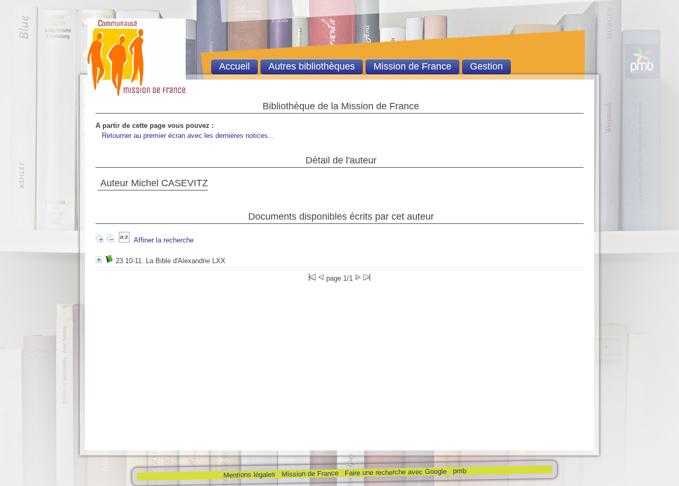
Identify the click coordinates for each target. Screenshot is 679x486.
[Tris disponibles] (124, 240)
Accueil (234, 66)
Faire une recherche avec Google (395, 472)
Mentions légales (249, 474)
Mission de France (309, 473)
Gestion (486, 66)
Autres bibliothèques (311, 66)
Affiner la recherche (164, 240)
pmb (459, 471)
